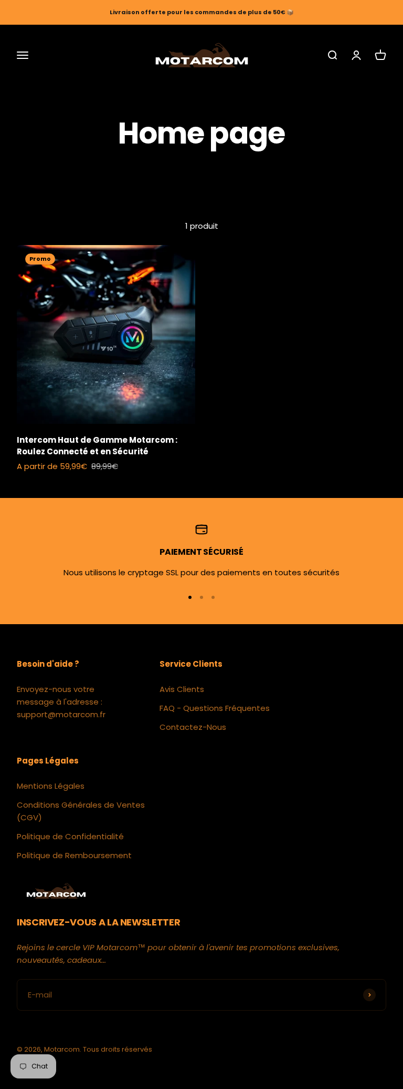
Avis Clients (182, 689)
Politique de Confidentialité (70, 836)
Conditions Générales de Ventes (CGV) (81, 811)
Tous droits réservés (117, 1049)
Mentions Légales (50, 785)
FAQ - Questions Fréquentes (215, 708)
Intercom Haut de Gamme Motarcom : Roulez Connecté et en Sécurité (97, 445)
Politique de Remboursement (74, 855)
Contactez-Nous (193, 726)
